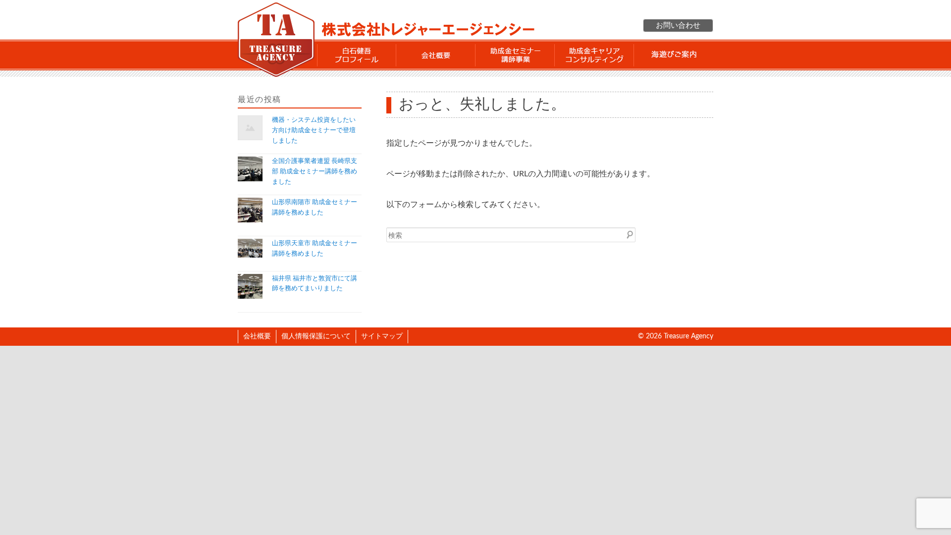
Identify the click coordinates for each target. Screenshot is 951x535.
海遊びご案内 (673, 55)
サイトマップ (382, 336)
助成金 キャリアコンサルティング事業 (594, 55)
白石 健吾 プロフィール (356, 55)
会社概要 (436, 55)
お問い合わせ (678, 25)
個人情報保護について (316, 336)
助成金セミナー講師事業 (515, 55)
